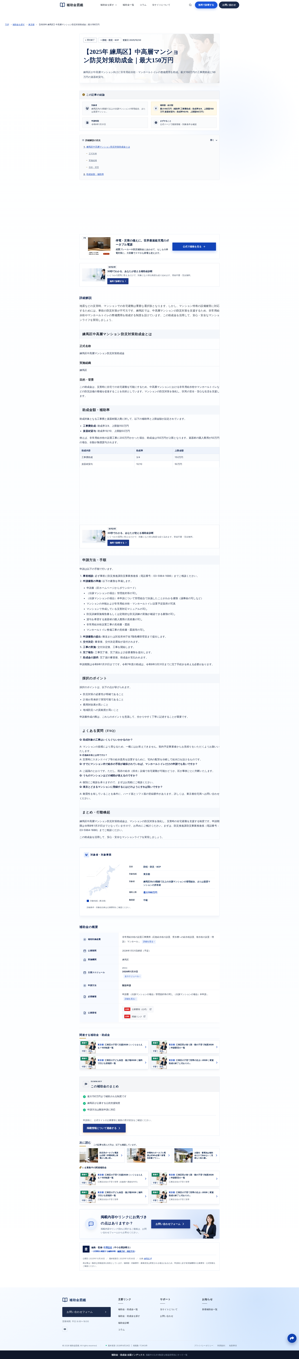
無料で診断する (206, 5)
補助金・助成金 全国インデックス (149, 1354)
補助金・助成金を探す (129, 1316)
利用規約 (221, 1345)
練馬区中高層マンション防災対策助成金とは (108, 147)
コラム (121, 1329)
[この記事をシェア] (292, 1338)
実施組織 (93, 160)
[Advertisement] (149, 206)
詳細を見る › (148, 941)
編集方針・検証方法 (126, 1251)
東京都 (31, 24)
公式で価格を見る (192, 246)
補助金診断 (123, 1322)
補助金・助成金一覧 (128, 1309)
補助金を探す (19, 24)
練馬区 (147, 1258)
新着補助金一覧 (209, 1309)
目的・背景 (94, 167)
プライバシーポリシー (203, 1345)
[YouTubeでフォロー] (64, 1329)
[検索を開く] (190, 5)
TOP (7, 24)
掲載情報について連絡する (102, 1128)
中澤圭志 (107, 1247)
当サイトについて (169, 1309)
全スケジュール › (132, 976)
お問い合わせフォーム (168, 1223)
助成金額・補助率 (95, 174)
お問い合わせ (229, 5)
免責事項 (233, 1345)
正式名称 (93, 153)
